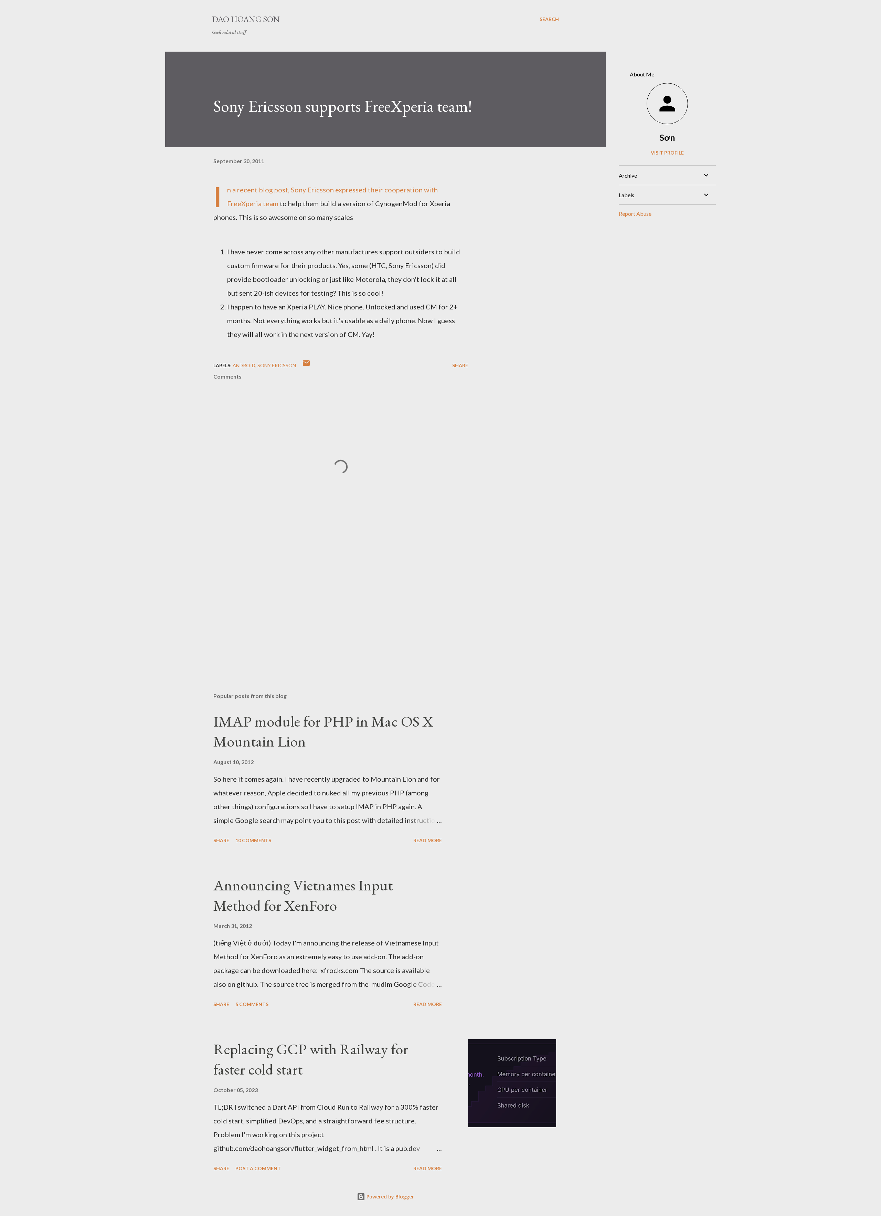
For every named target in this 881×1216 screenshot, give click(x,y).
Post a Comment (258, 1168)
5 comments (251, 1004)
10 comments (253, 840)
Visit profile (667, 153)
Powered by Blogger (389, 1196)
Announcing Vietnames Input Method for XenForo (303, 895)
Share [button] (460, 365)
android (244, 365)
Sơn (667, 137)
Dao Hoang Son (246, 19)
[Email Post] (306, 365)
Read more (427, 840)
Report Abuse (635, 213)
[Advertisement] (329, 607)
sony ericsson (276, 365)
